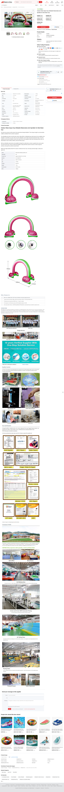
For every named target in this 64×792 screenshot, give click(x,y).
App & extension (51, 5)
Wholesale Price (33, 784)
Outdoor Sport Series (19, 760)
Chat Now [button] (55, 100)
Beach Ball (33, 762)
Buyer (41, 5)
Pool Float (33, 759)
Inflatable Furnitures (51, 759)
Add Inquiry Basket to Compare (18, 36)
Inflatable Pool (18, 759)
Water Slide (15, 772)
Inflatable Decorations (19, 762)
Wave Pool (9, 772)
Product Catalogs (15, 757)
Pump (48, 762)
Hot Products (7, 784)
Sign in (62, 2)
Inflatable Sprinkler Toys (4, 762)
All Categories (4, 5)
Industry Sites (38, 784)
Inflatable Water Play (14, 779)
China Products (12, 784)
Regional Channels (43, 784)
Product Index (49, 784)
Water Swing (4, 772)
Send (9, 708)
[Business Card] (61, 93)
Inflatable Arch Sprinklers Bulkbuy (25, 779)
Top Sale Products (4, 759)
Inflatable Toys (34, 760)
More (2, 781)
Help (45, 5)
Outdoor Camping (4, 760)
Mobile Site (53, 784)
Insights (57, 784)
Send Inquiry (54, 97)
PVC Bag (49, 760)
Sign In (39, 84)
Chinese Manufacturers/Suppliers (20, 784)
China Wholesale (28, 784)
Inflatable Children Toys (5, 779)
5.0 (50, 90)
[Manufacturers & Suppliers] (6, 2)
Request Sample (54, 29)
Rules (62, 5)
